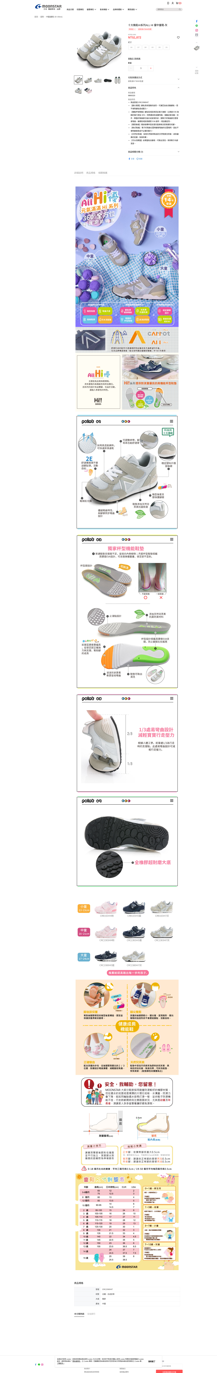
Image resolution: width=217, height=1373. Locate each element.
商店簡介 (87, 1369)
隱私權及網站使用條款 (91, 1372)
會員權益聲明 (124, 1372)
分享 (132, 159)
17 (138, 47)
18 (145, 47)
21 (167, 47)
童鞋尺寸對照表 (134, 59)
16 (131, 47)
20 (159, 47)
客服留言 (123, 1369)
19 (152, 47)
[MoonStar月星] (48, 7)
